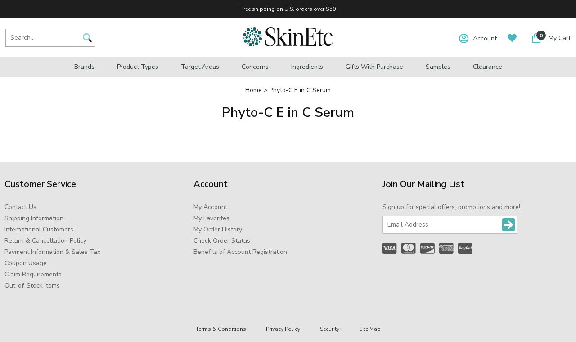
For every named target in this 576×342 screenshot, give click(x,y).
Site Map (370, 329)
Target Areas (200, 66)
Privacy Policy (283, 329)
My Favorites (212, 218)
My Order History (218, 229)
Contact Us (20, 207)
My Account (210, 207)
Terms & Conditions (221, 329)
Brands (84, 66)
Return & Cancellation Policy (45, 240)
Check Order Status (222, 240)
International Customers (38, 229)
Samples (438, 66)
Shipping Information (33, 218)
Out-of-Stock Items (32, 285)
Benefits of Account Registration (240, 252)
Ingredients (307, 66)
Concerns (255, 66)
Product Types (137, 66)
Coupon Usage (25, 263)
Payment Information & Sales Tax (52, 252)
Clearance (487, 66)
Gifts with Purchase (374, 66)
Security (329, 329)
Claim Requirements (33, 274)
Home (253, 90)
